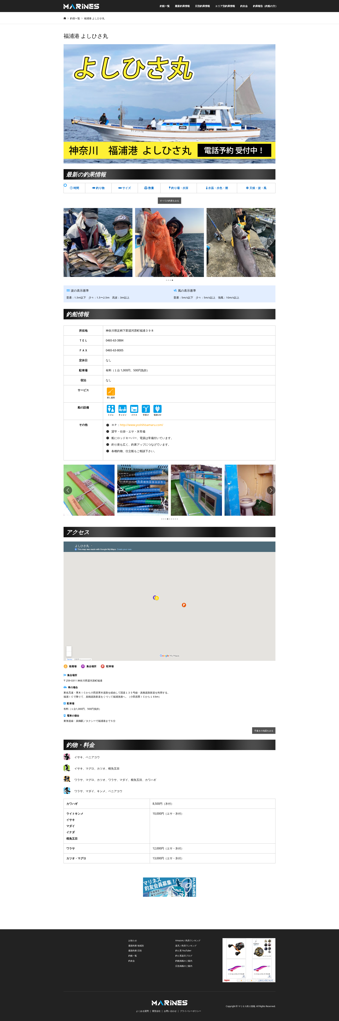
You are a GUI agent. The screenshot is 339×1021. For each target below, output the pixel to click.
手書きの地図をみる (263, 730)
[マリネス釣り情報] (81, 6)
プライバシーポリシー (190, 1011)
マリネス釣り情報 (246, 1006)
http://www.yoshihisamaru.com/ (141, 425)
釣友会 (244, 6)
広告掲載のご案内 (183, 965)
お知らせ (132, 940)
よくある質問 (142, 1011)
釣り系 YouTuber (183, 950)
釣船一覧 (165, 6)
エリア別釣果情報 (225, 6)
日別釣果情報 (202, 6)
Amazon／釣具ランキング (187, 940)
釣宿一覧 (75, 18)
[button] (68, 242)
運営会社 (156, 1011)
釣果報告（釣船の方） (265, 6)
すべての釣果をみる (169, 200)
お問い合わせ (170, 1011)
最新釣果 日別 (135, 950)
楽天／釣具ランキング (186, 945)
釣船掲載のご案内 (183, 960)
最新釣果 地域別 (136, 945)
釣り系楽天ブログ (183, 955)
